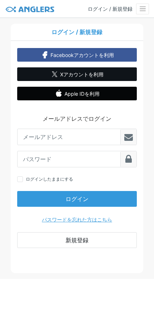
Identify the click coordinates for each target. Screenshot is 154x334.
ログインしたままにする (49, 179)
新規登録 (77, 240)
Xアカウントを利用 (82, 74)
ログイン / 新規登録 (110, 9)
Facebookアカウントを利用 (82, 55)
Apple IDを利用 (82, 94)
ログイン (77, 198)
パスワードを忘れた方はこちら (77, 219)
